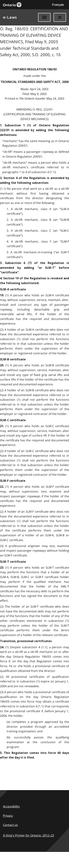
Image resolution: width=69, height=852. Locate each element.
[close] (60, 17)
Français (58, 5)
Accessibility (11, 806)
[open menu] (44, 17)
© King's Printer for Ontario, (28, 835)
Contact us (10, 825)
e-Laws (10, 17)
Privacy (8, 816)
